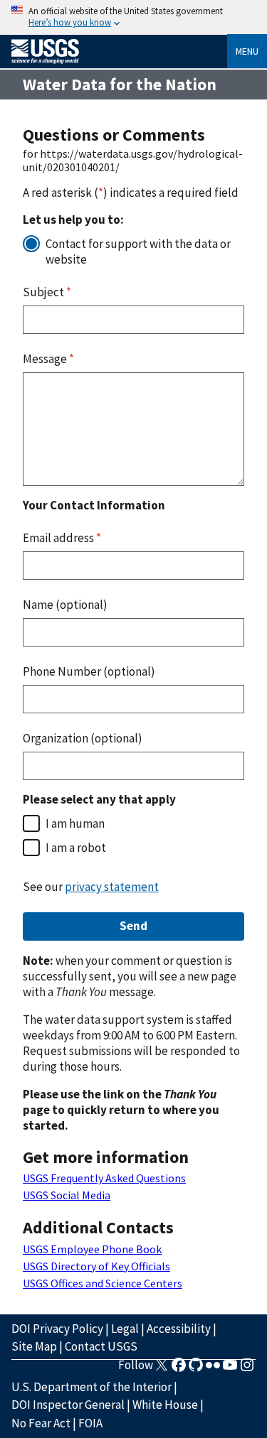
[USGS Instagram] (247, 1369)
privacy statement (112, 886)
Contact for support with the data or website (138, 251)
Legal (125, 1328)
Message (48, 359)
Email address (62, 538)
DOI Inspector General (68, 1404)
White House (165, 1404)
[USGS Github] (195, 1369)
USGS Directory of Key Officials (96, 1266)
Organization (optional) (82, 738)
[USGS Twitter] (161, 1369)
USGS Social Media (66, 1195)
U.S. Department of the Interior (91, 1387)
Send (133, 926)
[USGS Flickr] (212, 1369)
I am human (75, 823)
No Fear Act (40, 1423)
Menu (247, 51)
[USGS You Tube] (230, 1369)
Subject (47, 292)
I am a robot (76, 847)
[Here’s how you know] (133, 17)
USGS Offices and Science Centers (102, 1283)
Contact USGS (101, 1346)
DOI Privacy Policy (57, 1328)
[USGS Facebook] (178, 1369)
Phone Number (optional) (89, 671)
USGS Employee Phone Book (92, 1249)
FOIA (90, 1423)
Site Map (34, 1346)
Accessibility (179, 1328)
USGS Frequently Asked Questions (104, 1178)
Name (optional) (65, 604)
